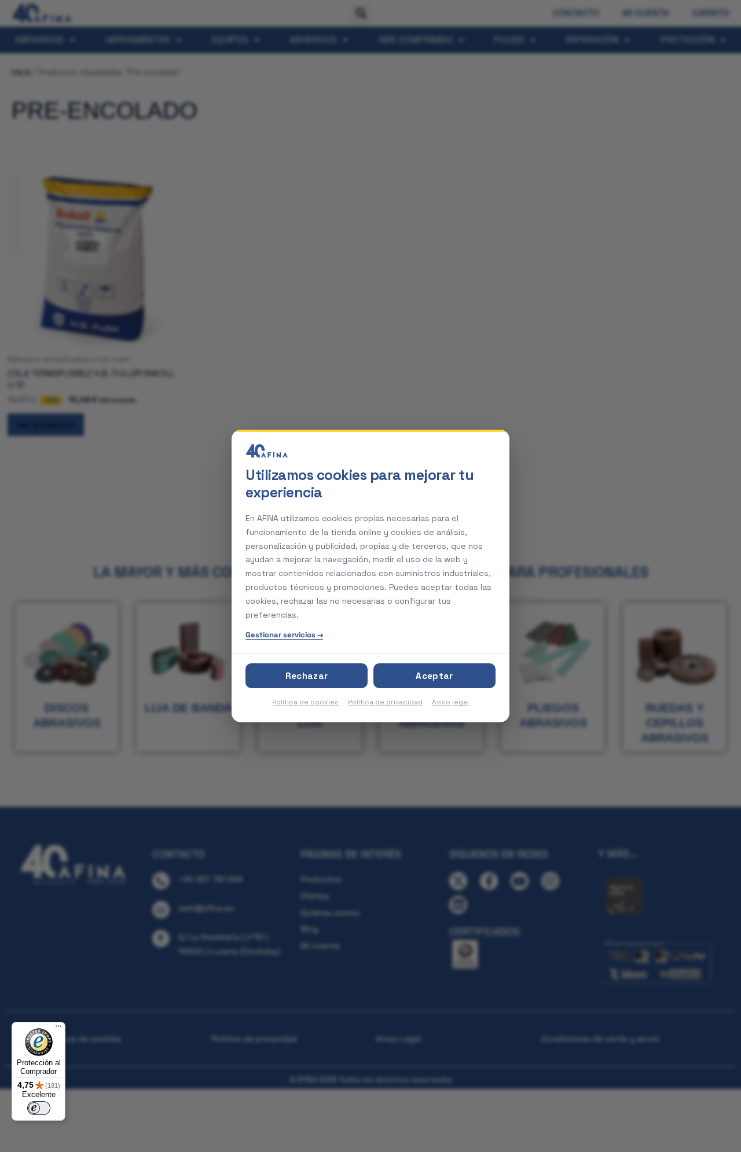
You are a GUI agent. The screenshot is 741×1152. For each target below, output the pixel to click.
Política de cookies (305, 702)
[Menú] (58, 1029)
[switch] (38, 1108)
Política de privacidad (385, 702)
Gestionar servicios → (284, 635)
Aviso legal (450, 702)
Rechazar (306, 675)
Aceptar (434, 675)
